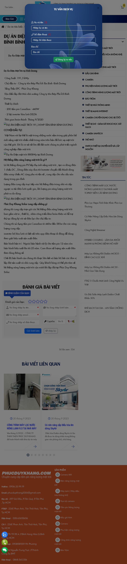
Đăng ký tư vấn (64, 59)
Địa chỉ (34, 46)
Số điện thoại (42, 34)
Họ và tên (40, 22)
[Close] (98, 8)
